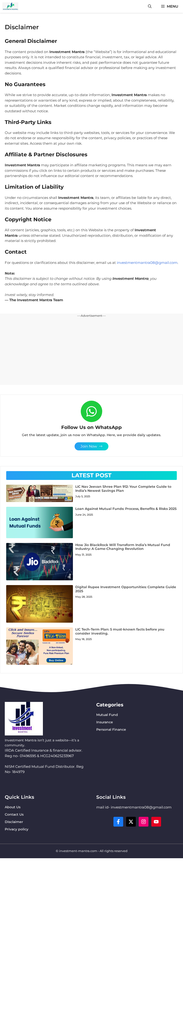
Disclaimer (14, 822)
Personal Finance (111, 729)
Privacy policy (16, 829)
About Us (12, 807)
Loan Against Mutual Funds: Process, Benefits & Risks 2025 (126, 509)
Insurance (104, 722)
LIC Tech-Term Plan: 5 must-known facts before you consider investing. (119, 631)
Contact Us (14, 814)
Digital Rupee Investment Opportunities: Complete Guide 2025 (125, 589)
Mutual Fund (107, 715)
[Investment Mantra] (10, 6)
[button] (149, 6)
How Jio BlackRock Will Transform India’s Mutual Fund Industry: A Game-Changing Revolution (122, 547)
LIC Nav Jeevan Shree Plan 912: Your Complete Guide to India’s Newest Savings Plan (123, 488)
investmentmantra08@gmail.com (147, 262)
